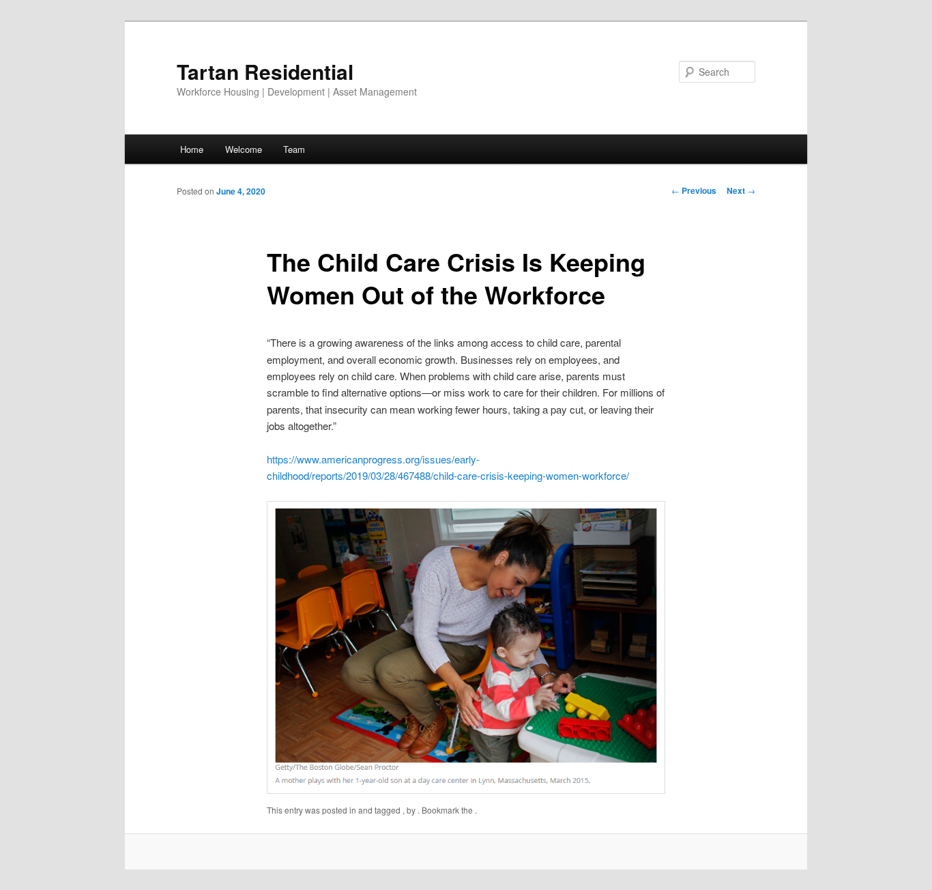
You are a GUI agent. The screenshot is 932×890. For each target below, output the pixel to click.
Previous (693, 190)
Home (191, 149)
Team (294, 149)
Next (741, 190)
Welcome (243, 149)
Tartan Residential (265, 71)
